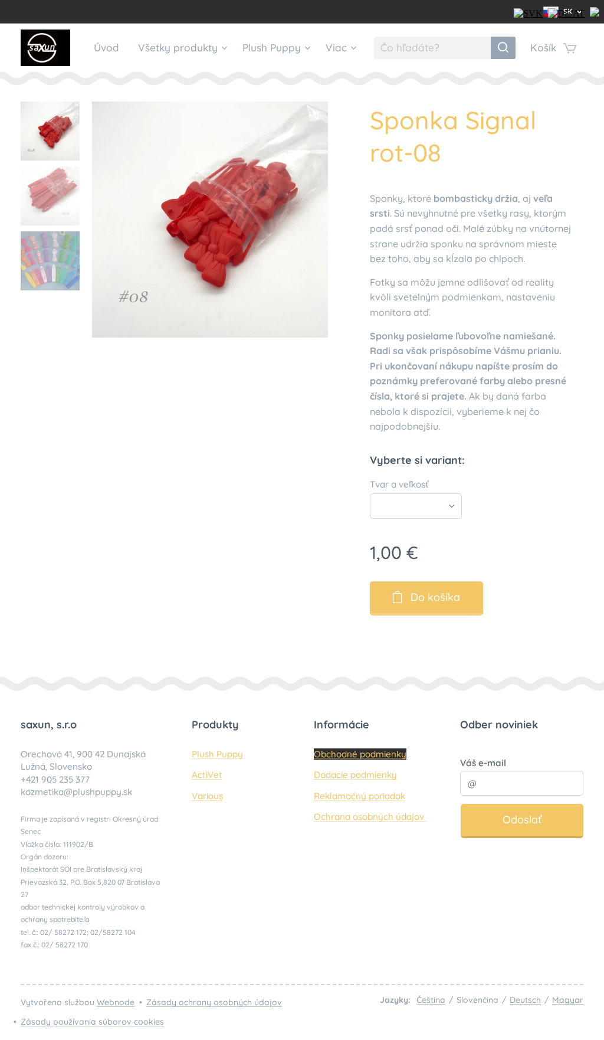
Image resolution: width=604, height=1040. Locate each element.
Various (207, 796)
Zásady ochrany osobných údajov (214, 1002)
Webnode (115, 1002)
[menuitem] (110, 48)
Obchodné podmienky (360, 754)
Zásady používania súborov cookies (92, 1021)
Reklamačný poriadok (359, 796)
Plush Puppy (217, 754)
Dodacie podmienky (355, 774)
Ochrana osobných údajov (370, 816)
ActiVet (207, 774)
